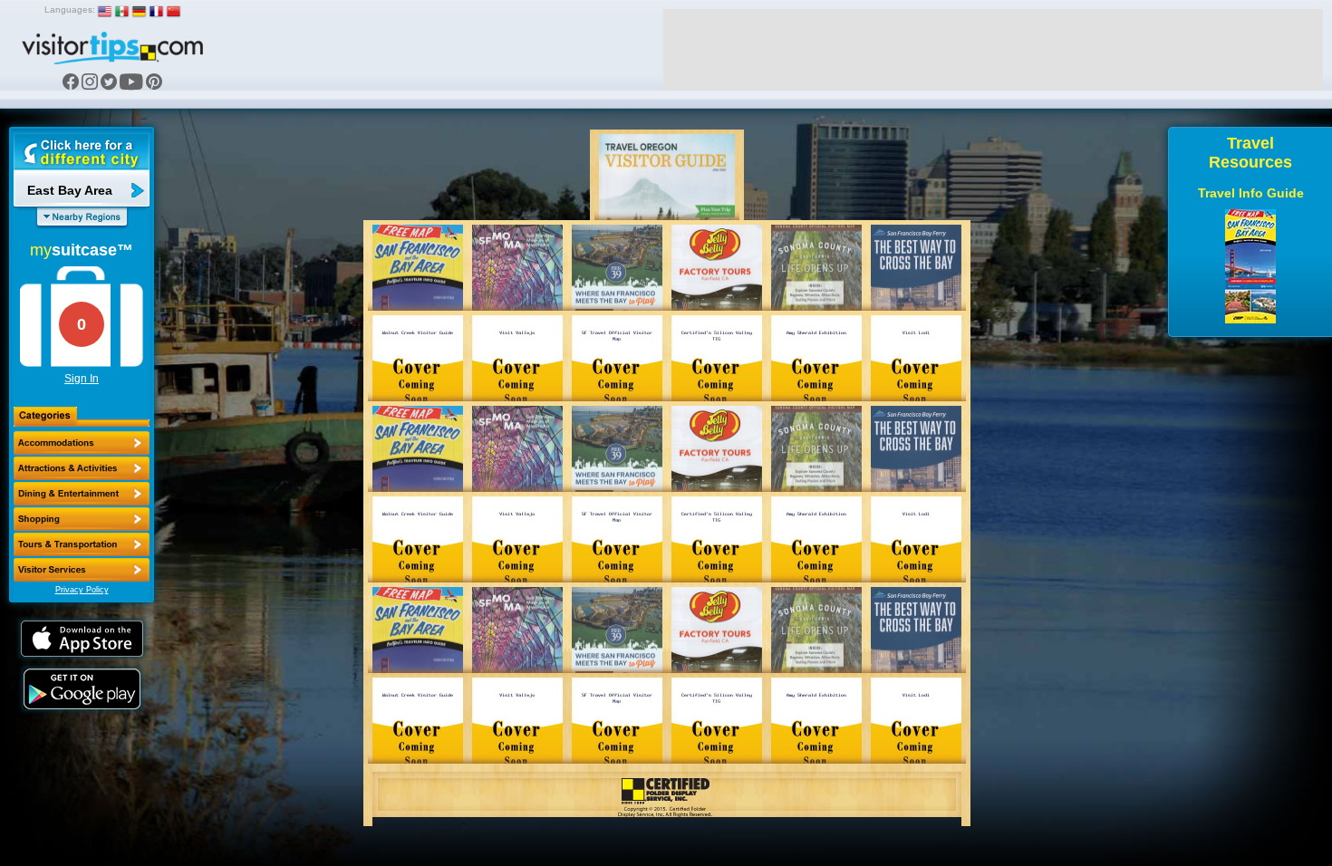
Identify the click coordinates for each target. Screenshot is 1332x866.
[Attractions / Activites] (82, 468)
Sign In (81, 378)
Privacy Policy (82, 589)
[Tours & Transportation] (82, 544)
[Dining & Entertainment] (82, 493)
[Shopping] (82, 519)
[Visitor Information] (82, 570)
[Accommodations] (82, 443)
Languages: (69, 9)
